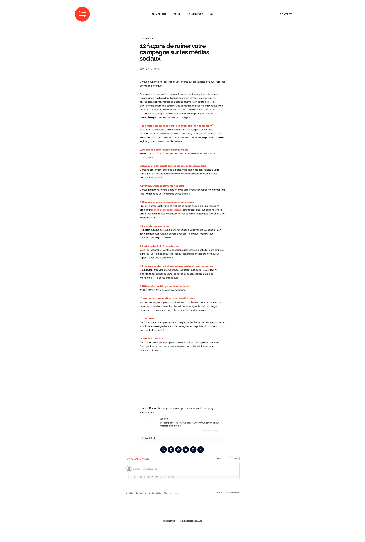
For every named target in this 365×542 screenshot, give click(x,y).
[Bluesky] (185, 449)
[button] (265, 14)
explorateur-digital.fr (212, 430)
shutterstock (147, 412)
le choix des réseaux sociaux (166, 209)
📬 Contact (169, 521)
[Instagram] (150, 438)
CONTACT (286, 14)
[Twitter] (142, 438)
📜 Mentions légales (191, 521)
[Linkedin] (146, 438)
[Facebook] (154, 438)
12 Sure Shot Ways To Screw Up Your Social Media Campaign (181, 408)
